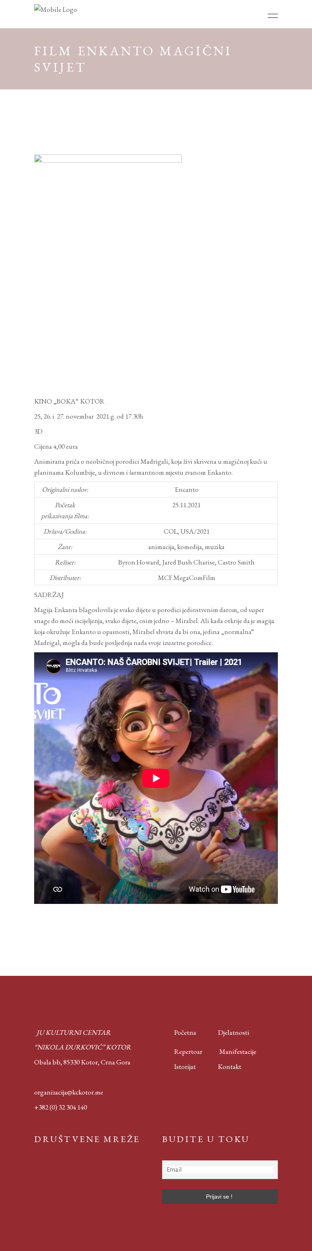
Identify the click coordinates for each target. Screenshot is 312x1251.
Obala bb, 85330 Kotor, (67, 1062)
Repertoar (182, 1051)
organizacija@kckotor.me (68, 1092)
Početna (183, 1032)
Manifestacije (237, 1051)
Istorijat (179, 1066)
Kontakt (229, 1066)
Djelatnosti (233, 1032)
